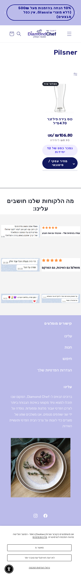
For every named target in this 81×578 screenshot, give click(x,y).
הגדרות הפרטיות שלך (54, 370)
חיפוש (67, 358)
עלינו (68, 336)
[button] (69, 34)
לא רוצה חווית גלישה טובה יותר (39, 557)
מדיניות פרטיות (40, 537)
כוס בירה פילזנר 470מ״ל (60, 121)
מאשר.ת (39, 547)
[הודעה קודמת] (76, 12)
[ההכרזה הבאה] (5, 12)
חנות (68, 347)
